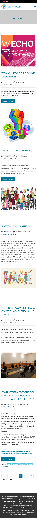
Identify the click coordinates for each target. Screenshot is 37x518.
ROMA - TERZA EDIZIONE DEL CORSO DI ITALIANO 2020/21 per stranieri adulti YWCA (18, 395)
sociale (9, 464)
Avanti (5, 479)
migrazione (29, 464)
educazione (15, 464)
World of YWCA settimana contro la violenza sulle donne (18, 311)
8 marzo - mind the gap (15, 150)
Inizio (4, 476)
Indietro (11, 476)
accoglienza (5, 466)
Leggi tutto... (8, 101)
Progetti (7, 82)
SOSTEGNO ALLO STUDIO (15, 226)
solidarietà (22, 464)
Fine (10, 479)
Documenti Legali (9, 512)
